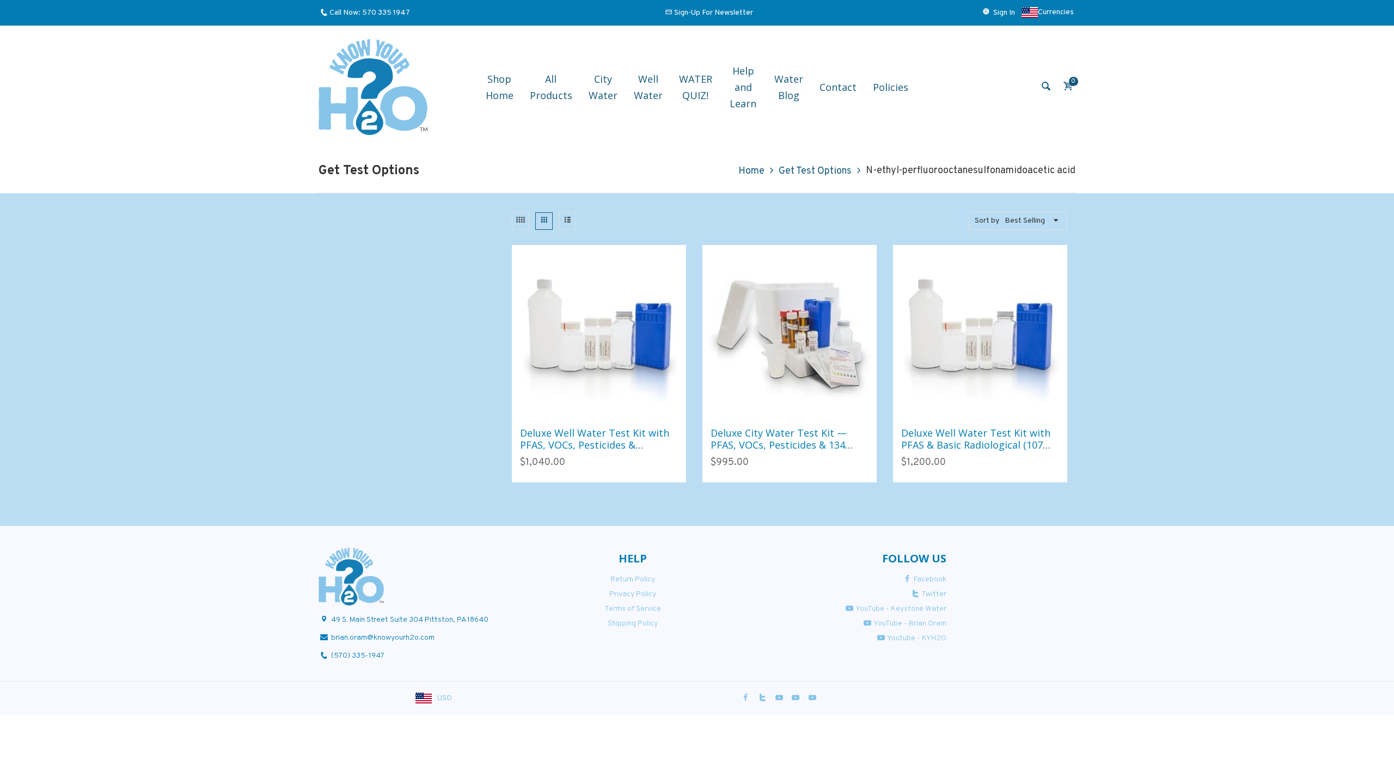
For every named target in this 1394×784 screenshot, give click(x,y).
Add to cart (587, 407)
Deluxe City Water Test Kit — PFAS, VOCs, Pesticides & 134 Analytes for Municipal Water (779, 444)
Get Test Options (815, 171)
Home (751, 171)
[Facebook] (746, 698)
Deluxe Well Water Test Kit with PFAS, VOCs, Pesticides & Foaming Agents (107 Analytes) (594, 444)
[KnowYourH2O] (373, 87)
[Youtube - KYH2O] (812, 698)
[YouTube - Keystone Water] (779, 698)
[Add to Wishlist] (610, 407)
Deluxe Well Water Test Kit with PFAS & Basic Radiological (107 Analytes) (975, 444)
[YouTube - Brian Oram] (795, 698)
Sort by (987, 220)
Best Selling (1025, 220)
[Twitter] (762, 698)
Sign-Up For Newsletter (713, 12)
